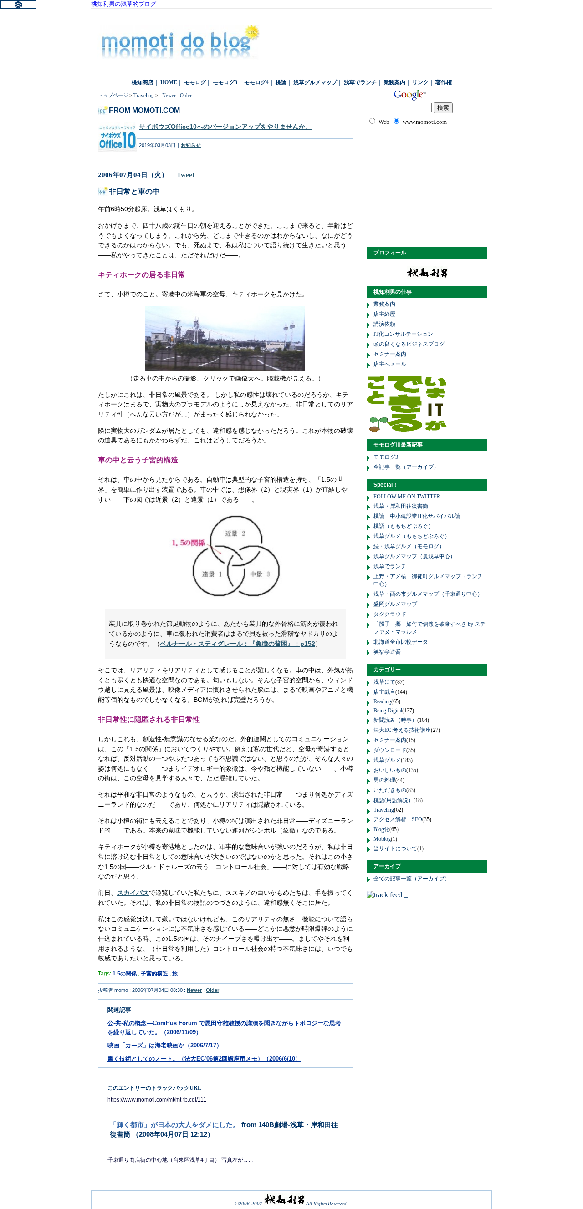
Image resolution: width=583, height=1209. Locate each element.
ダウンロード (389, 750)
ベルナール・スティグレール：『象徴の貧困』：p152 (237, 643)
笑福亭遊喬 (387, 652)
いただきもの (389, 790)
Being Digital (387, 710)
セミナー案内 (389, 354)
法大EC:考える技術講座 (402, 730)
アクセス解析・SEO (397, 819)
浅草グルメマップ (315, 82)
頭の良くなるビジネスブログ (409, 344)
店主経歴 (384, 314)
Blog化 (381, 829)
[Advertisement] (432, 185)
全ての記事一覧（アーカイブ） (411, 878)
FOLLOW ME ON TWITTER (406, 496)
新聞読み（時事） (395, 720)
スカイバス (133, 892)
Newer (169, 95)
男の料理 (384, 780)
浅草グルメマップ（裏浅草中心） (414, 556)
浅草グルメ (387, 760)
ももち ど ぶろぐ (180, 45)
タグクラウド (389, 614)
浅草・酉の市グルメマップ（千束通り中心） (428, 594)
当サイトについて (395, 848)
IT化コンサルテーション (403, 334)
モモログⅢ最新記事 (398, 445)
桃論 (281, 82)
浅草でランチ (360, 82)
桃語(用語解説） (393, 800)
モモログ (195, 82)
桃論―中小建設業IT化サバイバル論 (416, 516)
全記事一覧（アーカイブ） (406, 467)
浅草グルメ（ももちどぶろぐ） (411, 536)
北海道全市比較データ (400, 642)
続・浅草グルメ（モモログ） (409, 546)
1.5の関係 (125, 973)
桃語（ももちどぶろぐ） (403, 526)
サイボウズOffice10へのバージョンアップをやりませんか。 (225, 126)
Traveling (143, 95)
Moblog (382, 839)
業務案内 (394, 82)
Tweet (185, 174)
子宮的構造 (154, 973)
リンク (420, 82)
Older (186, 95)
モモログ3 (225, 82)
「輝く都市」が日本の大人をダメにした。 (175, 1124)
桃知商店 (142, 82)
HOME (168, 82)
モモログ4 (256, 82)
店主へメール (389, 364)
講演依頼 (384, 324)
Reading (382, 701)
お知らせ (191, 145)
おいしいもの (389, 770)
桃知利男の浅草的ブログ (123, 3)
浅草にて (384, 682)
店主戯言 (384, 692)
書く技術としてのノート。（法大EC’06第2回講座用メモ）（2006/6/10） (204, 1058)
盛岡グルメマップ (395, 604)
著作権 (443, 82)
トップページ (113, 95)
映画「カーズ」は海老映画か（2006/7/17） (164, 1045)
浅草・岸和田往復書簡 (400, 506)
